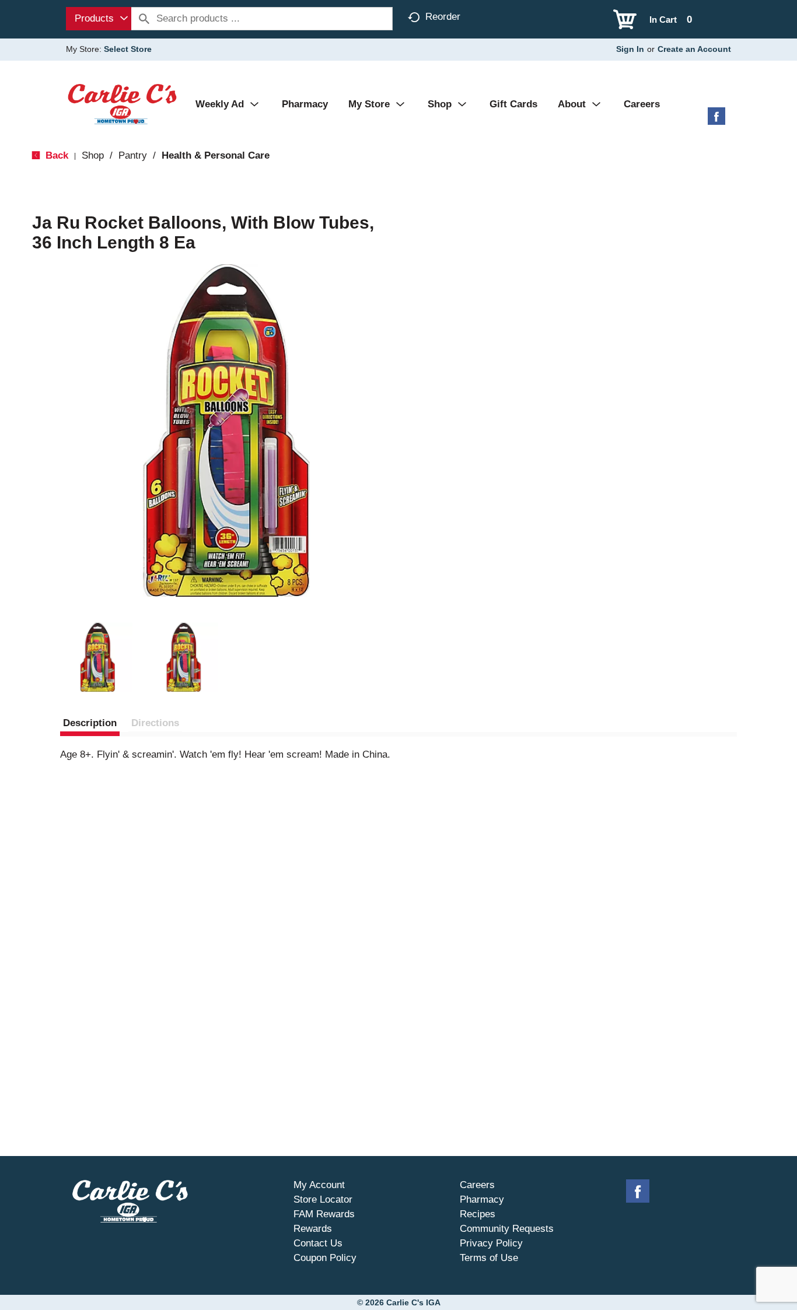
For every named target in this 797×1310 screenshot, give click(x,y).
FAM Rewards (324, 1214)
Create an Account (694, 49)
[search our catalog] (144, 18)
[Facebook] (716, 120)
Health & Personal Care (216, 155)
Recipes (477, 1214)
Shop (93, 155)
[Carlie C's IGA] (122, 103)
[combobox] (98, 18)
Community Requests (507, 1228)
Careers (477, 1184)
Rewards (312, 1228)
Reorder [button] (442, 16)
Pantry (132, 155)
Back (55, 155)
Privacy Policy (491, 1243)
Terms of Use (489, 1257)
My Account (319, 1184)
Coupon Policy (324, 1257)
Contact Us (317, 1243)
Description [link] (90, 722)
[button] (97, 657)
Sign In (630, 49)
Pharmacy (482, 1199)
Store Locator (322, 1199)
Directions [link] (155, 722)
